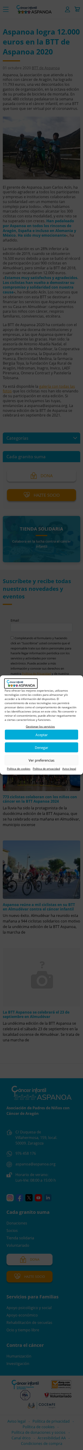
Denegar (41, 747)
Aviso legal (69, 769)
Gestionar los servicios (40, 726)
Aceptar (42, 734)
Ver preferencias (41, 760)
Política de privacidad (46, 769)
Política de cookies (18, 769)
